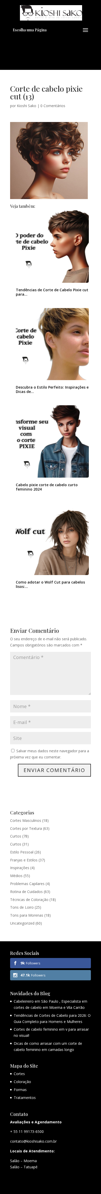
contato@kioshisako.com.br (33, 1141)
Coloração (22, 1081)
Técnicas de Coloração (29, 899)
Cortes (19, 1073)
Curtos (15, 836)
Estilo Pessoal (21, 852)
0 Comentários (52, 105)
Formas (20, 1089)
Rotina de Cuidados (26, 891)
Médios (16, 875)
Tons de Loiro (22, 907)
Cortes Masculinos (25, 820)
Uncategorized (22, 923)
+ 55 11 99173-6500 (27, 1131)
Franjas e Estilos (24, 860)
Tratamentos (25, 1097)
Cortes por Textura (26, 828)
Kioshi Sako (26, 105)
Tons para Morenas (26, 915)
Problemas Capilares (27, 883)
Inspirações (19, 867)
